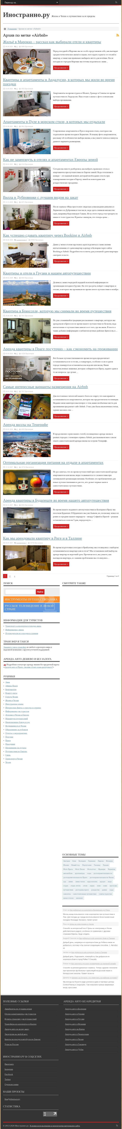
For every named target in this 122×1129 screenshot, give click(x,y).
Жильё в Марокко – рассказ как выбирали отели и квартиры (52, 42)
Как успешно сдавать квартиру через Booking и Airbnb (47, 235)
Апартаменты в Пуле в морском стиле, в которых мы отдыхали (54, 122)
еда (64, 881)
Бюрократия (10, 689)
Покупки (9, 737)
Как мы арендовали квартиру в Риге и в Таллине (42, 538)
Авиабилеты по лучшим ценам (18, 1009)
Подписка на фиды (117, 35)
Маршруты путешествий (16, 718)
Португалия (86, 865)
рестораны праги (82, 890)
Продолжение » (61, 68)
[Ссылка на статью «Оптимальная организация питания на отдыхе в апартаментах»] (27, 494)
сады (111, 890)
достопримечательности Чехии (102, 877)
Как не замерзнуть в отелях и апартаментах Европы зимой (50, 159)
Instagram (9, 1069)
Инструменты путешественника (31, 599)
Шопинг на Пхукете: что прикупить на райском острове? (94, 978)
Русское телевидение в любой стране (29, 607)
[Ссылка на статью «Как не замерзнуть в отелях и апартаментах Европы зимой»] (27, 191)
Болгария (82, 861)
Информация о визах (14, 630)
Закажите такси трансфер (14, 647)
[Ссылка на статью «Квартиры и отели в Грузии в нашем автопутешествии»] (27, 305)
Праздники (10, 744)
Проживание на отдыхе (15, 748)
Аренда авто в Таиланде (75, 1044)
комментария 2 (21, 543)
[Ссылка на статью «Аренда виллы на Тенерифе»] (27, 456)
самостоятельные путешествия (84, 894)
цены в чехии (68, 898)
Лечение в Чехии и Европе (17, 715)
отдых (65, 886)
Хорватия (111, 869)
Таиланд (97, 865)
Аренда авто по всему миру (17, 1029)
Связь (7, 755)
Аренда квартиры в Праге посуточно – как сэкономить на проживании (60, 349)
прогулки (113, 886)
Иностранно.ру (26, 14)
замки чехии (80, 881)
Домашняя (12, 29)
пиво (99, 886)
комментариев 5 (22, 240)
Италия (66, 865)
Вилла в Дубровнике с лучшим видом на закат (40, 197)
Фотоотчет (91, 869)
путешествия (68, 890)
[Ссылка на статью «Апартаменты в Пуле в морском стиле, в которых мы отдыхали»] (27, 153)
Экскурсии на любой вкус (16, 1034)
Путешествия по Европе (16, 751)
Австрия (66, 861)
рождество (95, 890)
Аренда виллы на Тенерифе (25, 425)
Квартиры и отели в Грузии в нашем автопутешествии (47, 273)
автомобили (67, 873)
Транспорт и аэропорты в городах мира (23, 626)
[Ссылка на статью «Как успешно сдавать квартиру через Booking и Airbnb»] (27, 267)
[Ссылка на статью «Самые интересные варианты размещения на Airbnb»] (27, 418)
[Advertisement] (90, 718)
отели (85, 886)
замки (70, 881)
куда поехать (92, 881)
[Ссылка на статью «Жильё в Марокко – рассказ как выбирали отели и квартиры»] (27, 73)
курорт (102, 881)
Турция (105, 865)
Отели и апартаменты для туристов (20, 1014)
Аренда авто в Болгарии (75, 1009)
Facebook (9, 1074)
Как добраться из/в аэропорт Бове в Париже (97, 938)
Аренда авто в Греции (75, 1014)
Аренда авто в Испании (75, 1024)
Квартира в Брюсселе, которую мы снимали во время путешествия (57, 311)
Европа (101, 861)
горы (89, 873)
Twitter (8, 1079)
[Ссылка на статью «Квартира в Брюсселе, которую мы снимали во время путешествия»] (27, 343)
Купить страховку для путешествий (21, 1019)
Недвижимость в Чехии (15, 726)
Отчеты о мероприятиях (16, 733)
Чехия (8, 762)
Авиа (7, 682)
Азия (74, 861)
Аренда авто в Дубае (74, 1049)
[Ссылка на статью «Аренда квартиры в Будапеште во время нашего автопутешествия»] (27, 532)
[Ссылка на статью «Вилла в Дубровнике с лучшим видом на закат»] (27, 229)
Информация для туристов (17, 711)
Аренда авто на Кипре (75, 1029)
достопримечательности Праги (75, 877)
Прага (8, 740)
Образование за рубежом (16, 729)
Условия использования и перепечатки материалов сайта (55, 1126)
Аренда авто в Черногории (77, 1034)
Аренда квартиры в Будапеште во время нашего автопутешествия (56, 500)
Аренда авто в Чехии (74, 1039)
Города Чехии (11, 697)
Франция (101, 869)
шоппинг (79, 898)
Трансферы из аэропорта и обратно (21, 1024)
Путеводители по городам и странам (21, 633)
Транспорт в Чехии (14, 758)
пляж (105, 886)
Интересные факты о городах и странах (23, 707)
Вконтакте (9, 1064)
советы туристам (105, 894)
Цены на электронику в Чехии (82, 924)
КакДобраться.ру (12, 1099)
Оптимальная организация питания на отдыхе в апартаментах (53, 462)
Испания (109, 861)
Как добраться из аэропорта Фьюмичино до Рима (90, 910)
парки (92, 886)
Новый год (75, 865)
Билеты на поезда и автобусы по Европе (23, 1039)
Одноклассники (11, 1084)
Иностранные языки (14, 704)
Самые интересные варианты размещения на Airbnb (45, 387)
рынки (104, 890)
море (110, 881)
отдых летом (75, 886)
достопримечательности (103, 873)
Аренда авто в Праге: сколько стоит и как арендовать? (29, 667)
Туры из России (12, 1044)
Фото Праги (68, 869)
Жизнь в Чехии (12, 700)
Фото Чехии (80, 869)
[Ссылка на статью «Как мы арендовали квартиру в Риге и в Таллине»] (27, 570)
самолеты (67, 894)
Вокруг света (11, 693)
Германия (91, 861)
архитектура (80, 873)
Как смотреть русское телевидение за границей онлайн (93, 964)
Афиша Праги (11, 686)
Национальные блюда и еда (17, 722)
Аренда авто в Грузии (74, 1019)
